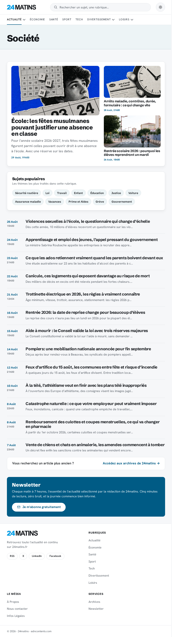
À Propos (13, 602)
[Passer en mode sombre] (160, 7)
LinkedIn (37, 556)
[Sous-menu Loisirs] (132, 20)
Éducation (97, 193)
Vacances (54, 201)
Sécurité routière (26, 193)
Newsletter (96, 609)
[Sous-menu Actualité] (24, 20)
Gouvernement (122, 201)
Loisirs (124, 19)
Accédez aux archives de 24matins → (131, 463)
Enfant (78, 193)
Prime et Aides (78, 201)
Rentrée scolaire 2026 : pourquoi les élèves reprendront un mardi (132, 153)
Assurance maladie (28, 201)
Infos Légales (16, 616)
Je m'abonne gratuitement (41, 507)
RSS (12, 556)
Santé (53, 19)
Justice (116, 193)
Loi (48, 193)
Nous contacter (17, 609)
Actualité (14, 19)
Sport (66, 19)
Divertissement (99, 19)
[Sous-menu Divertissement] (113, 20)
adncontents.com (41, 631)
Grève (100, 201)
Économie (37, 19)
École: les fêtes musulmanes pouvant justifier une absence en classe (52, 127)
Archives (94, 602)
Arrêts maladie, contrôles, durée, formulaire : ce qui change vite (130, 103)
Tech (79, 19)
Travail (62, 193)
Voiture (133, 193)
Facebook (55, 556)
